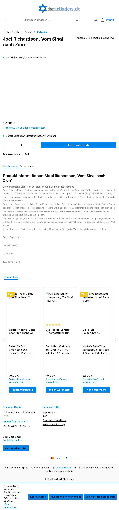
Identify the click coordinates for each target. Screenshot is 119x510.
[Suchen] (76, 20)
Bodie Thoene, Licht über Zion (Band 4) (22, 331)
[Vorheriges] (3, 339)
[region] (59, 87)
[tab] (10, 166)
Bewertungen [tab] (27, 166)
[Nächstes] (115, 339)
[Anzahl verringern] (6, 145)
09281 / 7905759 (14, 421)
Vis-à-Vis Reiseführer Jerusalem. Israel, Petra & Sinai (94, 331)
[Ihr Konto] (95, 20)
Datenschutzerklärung (55, 420)
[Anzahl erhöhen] (37, 145)
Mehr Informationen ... (11, 506)
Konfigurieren (38, 496)
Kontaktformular (12, 440)
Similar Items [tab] (11, 277)
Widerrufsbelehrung (54, 424)
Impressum (49, 412)
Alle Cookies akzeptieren (100, 496)
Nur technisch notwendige (66, 496)
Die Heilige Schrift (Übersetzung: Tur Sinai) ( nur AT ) (57, 331)
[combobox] (47, 20)
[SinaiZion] (59, 87)
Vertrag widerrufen (16, 448)
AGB (45, 416)
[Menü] (6, 20)
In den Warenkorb (78, 145)
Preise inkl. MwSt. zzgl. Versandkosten (24, 127)
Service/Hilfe (51, 407)
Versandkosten (64, 467)
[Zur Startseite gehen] (59, 8)
